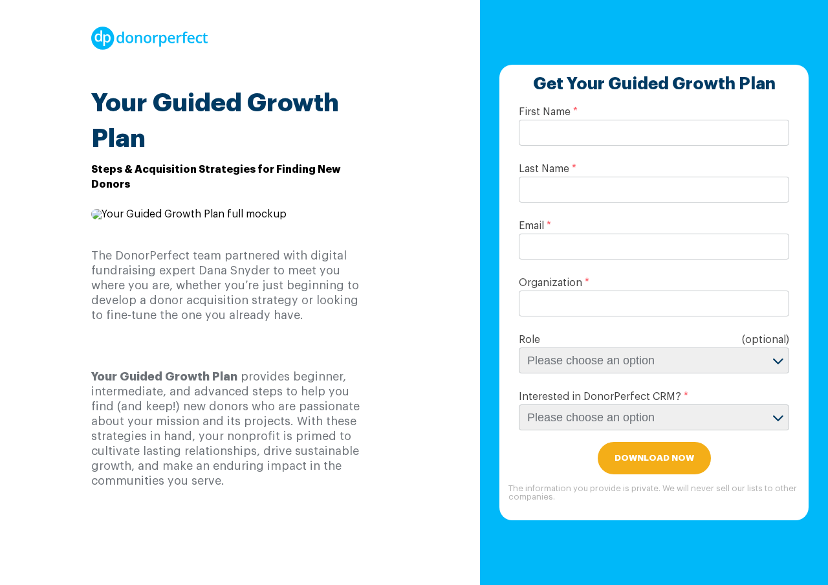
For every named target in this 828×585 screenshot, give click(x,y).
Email (531, 226)
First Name (545, 112)
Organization (550, 283)
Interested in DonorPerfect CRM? (600, 397)
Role (529, 340)
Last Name (544, 169)
